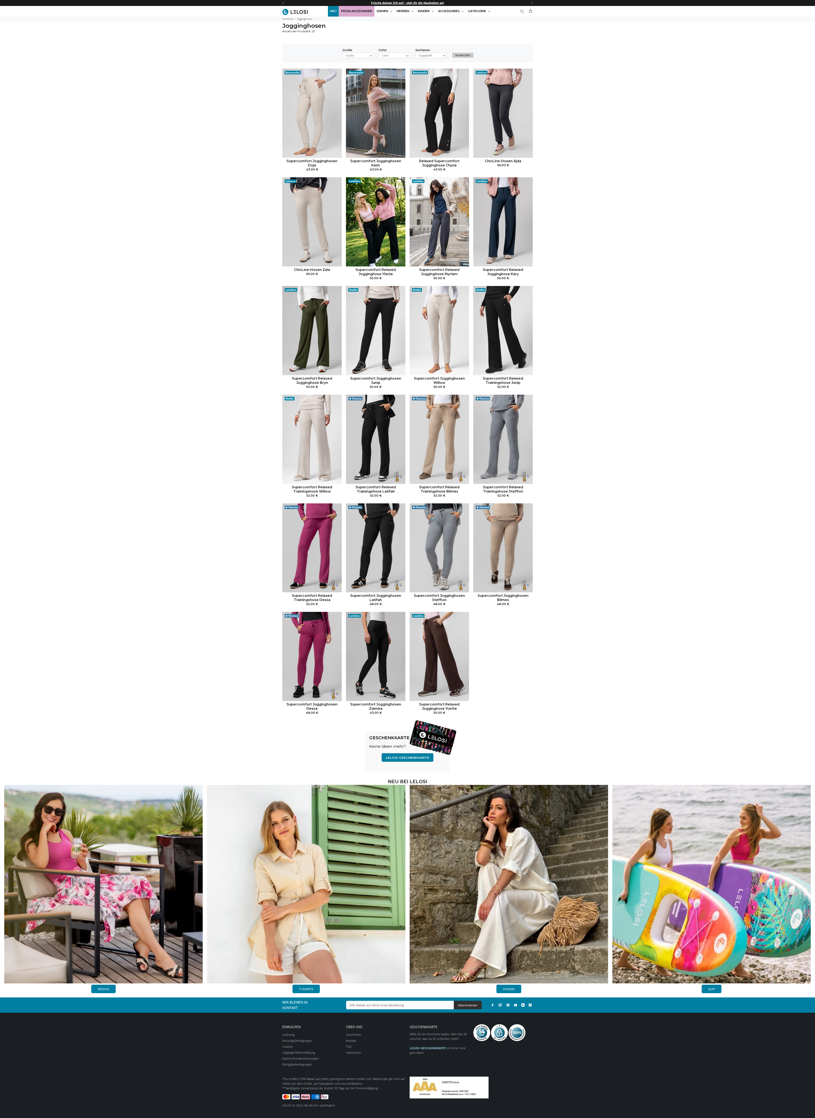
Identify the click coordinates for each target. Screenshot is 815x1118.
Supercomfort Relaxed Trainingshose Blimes (439, 489)
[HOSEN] (509, 884)
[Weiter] (532, 3)
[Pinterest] (508, 1005)
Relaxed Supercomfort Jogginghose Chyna (439, 163)
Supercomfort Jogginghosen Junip (375, 380)
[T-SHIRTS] (306, 884)
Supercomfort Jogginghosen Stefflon (439, 598)
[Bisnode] (449, 1087)
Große (347, 50)
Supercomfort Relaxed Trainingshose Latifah (376, 489)
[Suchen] (523, 11)
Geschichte (353, 1035)
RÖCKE (103, 989)
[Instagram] (500, 1005)
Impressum (353, 1052)
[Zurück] (283, 3)
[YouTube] (515, 1005)
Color (382, 50)
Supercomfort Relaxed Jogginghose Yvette (439, 706)
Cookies (287, 1047)
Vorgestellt (425, 55)
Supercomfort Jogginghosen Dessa (312, 706)
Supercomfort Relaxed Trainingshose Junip (503, 380)
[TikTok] (530, 1005)
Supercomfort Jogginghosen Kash (375, 163)
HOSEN (508, 989)
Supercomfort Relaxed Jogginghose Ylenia (376, 272)
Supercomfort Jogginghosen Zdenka (375, 706)
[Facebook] (492, 1005)
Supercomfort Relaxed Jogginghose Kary (503, 272)
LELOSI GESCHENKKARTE (407, 758)
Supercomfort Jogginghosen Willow (439, 380)
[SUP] (711, 884)
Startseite (288, 19)
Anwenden (463, 55)
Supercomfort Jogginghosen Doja (312, 163)
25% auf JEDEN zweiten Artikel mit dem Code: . (407, 3)
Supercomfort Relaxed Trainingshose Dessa (312, 598)
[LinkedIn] (523, 1005)
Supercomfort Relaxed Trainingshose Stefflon (503, 489)
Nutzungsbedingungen (297, 1041)
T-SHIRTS (306, 989)
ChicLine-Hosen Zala (312, 270)
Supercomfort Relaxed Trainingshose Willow (312, 489)
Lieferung (288, 1035)
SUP (711, 989)
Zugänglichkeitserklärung (298, 1052)
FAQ (348, 1047)
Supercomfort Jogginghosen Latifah (375, 598)
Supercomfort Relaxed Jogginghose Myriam (439, 272)
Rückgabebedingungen (297, 1064)
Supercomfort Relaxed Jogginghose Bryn (312, 380)
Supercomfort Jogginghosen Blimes (503, 598)
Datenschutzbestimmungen (300, 1058)
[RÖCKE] (103, 884)
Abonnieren (467, 1005)
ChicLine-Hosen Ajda (503, 161)
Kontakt (351, 1041)
